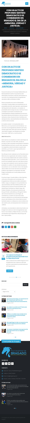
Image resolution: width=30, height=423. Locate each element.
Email (12, 227)
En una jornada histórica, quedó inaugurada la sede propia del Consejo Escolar (16, 256)
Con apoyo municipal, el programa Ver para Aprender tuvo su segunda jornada (17, 392)
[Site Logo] (6, 4)
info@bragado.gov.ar (12, 376)
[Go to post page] (15, 245)
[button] (26, 3)
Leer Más (10, 270)
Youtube (9, 363)
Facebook (3, 227)
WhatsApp (15, 227)
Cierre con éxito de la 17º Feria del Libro (17, 307)
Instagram (12, 363)
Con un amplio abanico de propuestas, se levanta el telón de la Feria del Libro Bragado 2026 (17, 330)
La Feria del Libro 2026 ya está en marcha (16, 322)
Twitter (6, 227)
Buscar (4, 281)
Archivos (4, 289)
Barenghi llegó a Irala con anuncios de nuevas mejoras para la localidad (16, 386)
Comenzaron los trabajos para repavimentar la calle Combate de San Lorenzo (17, 315)
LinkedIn (9, 227)
